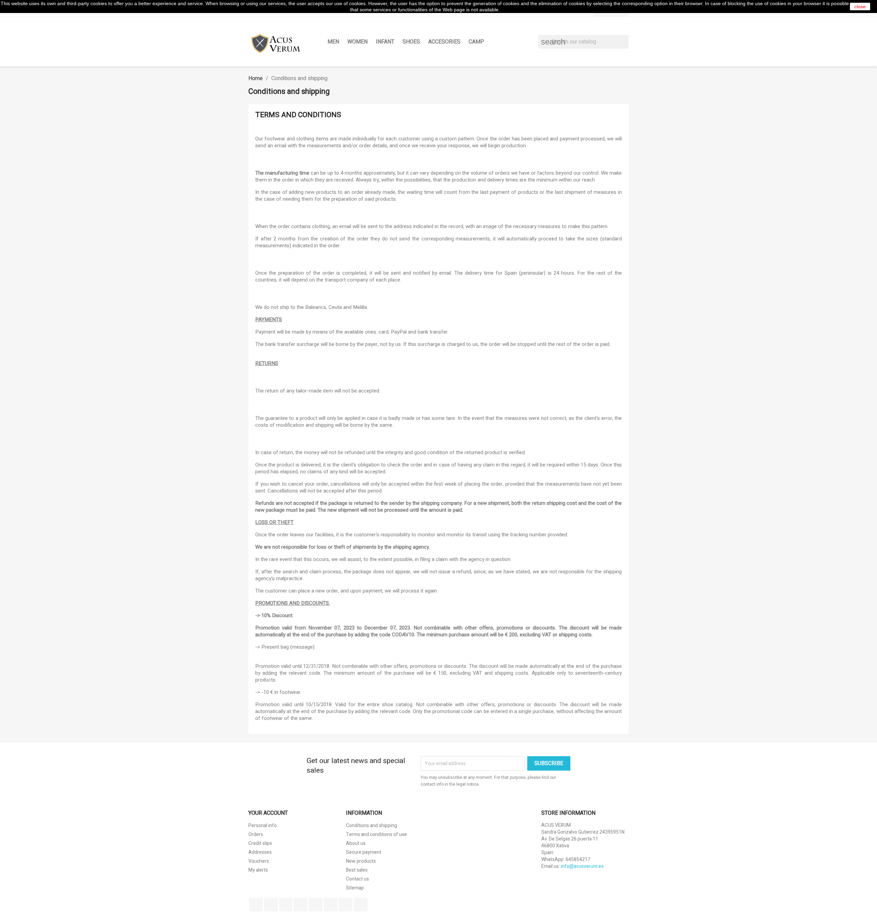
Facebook (256, 904)
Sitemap (355, 887)
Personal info (262, 825)
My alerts (258, 870)
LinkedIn (361, 904)
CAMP (476, 42)
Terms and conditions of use (376, 834)
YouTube (300, 904)
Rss (285, 904)
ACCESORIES (444, 42)
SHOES (411, 42)
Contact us (357, 879)
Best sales (357, 870)
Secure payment (363, 852)
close (860, 6)
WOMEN (357, 42)
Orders (255, 834)
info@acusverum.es (582, 866)
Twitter (271, 904)
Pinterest (315, 904)
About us (356, 843)
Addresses (260, 852)
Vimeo (330, 904)
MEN (333, 42)
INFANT (385, 42)
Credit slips (260, 843)
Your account (268, 813)
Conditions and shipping (371, 825)
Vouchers (258, 861)
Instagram (346, 904)
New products (361, 861)
